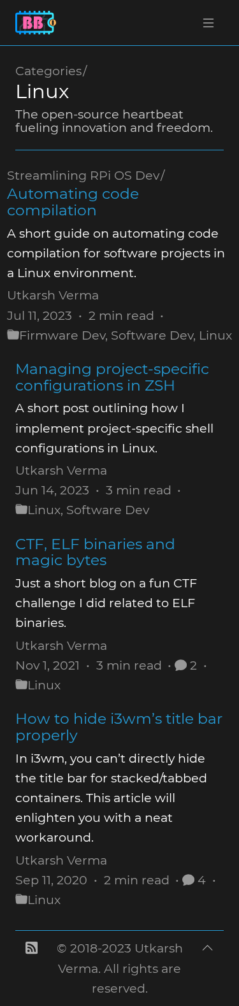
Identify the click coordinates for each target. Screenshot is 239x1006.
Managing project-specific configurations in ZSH (112, 376)
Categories (48, 70)
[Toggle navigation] (208, 23)
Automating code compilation (73, 201)
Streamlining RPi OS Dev (83, 175)
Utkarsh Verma (53, 295)
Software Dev (152, 335)
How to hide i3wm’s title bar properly (118, 726)
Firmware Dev (62, 335)
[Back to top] (207, 968)
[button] (31, 968)
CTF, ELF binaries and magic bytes (95, 552)
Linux (215, 335)
